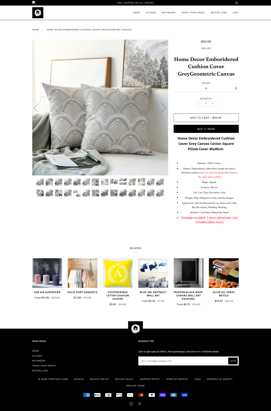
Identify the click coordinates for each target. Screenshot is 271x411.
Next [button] (161, 107)
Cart (236, 12)
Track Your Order (193, 12)
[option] (100, 107)
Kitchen (151, 12)
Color (206, 83)
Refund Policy (124, 379)
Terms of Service (177, 379)
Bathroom (168, 12)
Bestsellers (219, 12)
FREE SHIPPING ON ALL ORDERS (135, 2)
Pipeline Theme (135, 385)
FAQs (197, 379)
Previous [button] (38, 107)
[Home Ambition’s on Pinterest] (140, 404)
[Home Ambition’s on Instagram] (131, 404)
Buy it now (206, 129)
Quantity (206, 98)
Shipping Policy (150, 379)
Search (79, 379)
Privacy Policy (99, 379)
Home (136, 12)
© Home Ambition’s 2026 (53, 379)
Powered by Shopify (220, 379)
